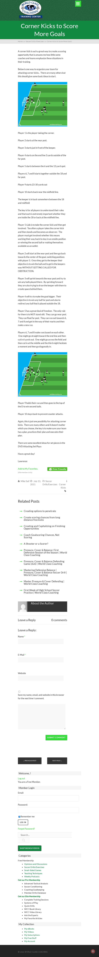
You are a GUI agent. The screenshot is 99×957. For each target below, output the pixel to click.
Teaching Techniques (33, 873)
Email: (21, 792)
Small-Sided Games (32, 870)
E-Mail (22, 654)
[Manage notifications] (93, 951)
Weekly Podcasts (31, 876)
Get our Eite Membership (29, 896)
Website (22, 673)
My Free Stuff (30, 938)
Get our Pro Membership (29, 880)
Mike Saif (25, 481)
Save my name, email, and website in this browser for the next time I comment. (41, 697)
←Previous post (29, 761)
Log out (21, 778)
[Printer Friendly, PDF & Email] (57, 469)
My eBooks (29, 928)
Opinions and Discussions (35, 864)
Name (21, 636)
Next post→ (57, 761)
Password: (23, 804)
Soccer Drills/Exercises (34, 867)
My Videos (29, 932)
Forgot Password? (26, 828)
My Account (29, 941)
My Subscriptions (32, 935)
